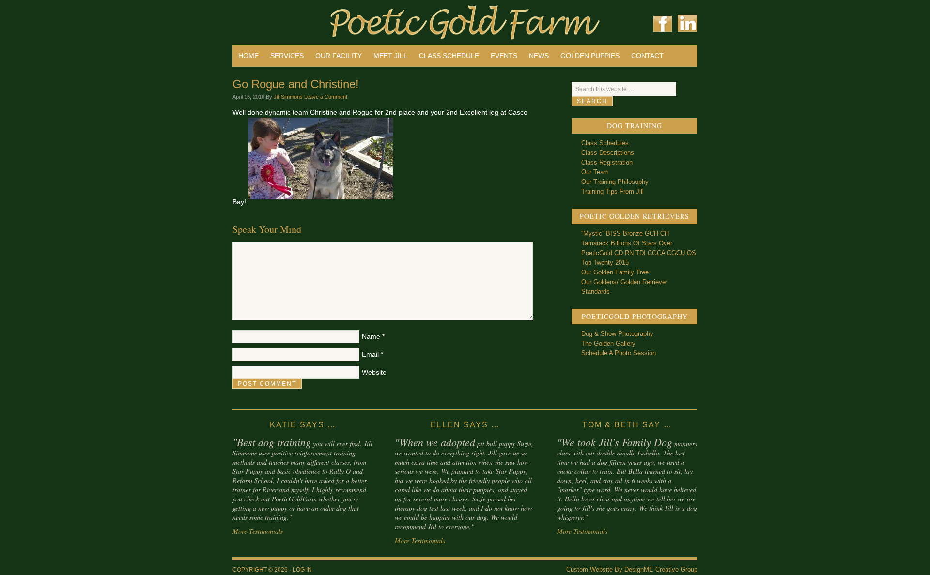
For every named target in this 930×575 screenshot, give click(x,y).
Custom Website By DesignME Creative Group (632, 569)
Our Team (595, 172)
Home (248, 56)
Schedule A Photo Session (618, 353)
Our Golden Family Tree (615, 272)
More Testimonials (257, 531)
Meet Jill (390, 56)
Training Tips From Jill (612, 191)
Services (287, 56)
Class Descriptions (607, 152)
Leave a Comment (325, 97)
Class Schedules (605, 143)
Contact (647, 56)
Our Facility (338, 56)
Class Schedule (449, 56)
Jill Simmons (288, 97)
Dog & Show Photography (617, 333)
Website (374, 372)
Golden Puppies (590, 56)
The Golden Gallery (608, 343)
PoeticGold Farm (348, 19)
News (539, 56)
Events (504, 56)
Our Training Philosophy (615, 181)
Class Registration (607, 162)
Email (370, 354)
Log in (302, 569)
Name (371, 336)
